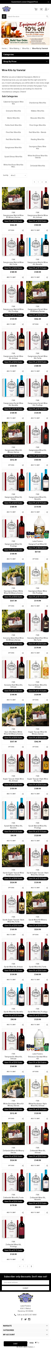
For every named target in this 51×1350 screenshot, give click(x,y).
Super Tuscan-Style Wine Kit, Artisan (13, 780)
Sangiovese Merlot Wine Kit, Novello (37, 263)
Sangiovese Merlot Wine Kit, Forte (13, 263)
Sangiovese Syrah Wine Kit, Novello (13, 404)
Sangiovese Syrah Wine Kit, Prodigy (37, 404)
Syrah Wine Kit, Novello (13, 1012)
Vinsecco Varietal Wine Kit (37, 1058)
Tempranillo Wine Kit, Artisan (13, 1058)
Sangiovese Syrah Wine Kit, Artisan (13, 357)
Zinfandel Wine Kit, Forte (13, 1198)
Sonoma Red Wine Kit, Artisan (13, 686)
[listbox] (18, 175)
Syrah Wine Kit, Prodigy (37, 1012)
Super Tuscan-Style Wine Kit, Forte (37, 780)
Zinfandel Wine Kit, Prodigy (13, 1245)
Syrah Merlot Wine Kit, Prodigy (37, 827)
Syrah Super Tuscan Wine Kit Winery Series (13, 874)
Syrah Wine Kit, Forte (37, 967)
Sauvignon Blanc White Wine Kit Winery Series (13, 592)
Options (11, 230)
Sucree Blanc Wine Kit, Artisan (37, 686)
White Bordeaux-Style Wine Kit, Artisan (38, 1105)
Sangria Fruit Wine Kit (38, 544)
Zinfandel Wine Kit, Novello (37, 1199)
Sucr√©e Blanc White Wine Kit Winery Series (13, 733)
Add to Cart (35, 230)
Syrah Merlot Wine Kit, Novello (13, 827)
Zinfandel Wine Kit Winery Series (13, 1152)
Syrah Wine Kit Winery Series (38, 921)
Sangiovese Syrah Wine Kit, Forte (37, 357)
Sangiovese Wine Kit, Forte (13, 498)
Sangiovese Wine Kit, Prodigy (13, 545)
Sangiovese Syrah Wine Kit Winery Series (37, 310)
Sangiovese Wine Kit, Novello (37, 498)
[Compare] (41, 9)
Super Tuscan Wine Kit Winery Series (37, 733)
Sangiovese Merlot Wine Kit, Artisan (37, 216)
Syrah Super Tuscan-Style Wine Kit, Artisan (37, 874)
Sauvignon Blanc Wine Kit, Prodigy (37, 592)
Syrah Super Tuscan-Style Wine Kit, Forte (13, 921)
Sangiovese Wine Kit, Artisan (37, 451)
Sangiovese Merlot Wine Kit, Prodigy (13, 310)
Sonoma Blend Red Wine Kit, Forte (37, 639)
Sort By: (6, 175)
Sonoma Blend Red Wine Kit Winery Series (13, 639)
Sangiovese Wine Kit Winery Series (13, 451)
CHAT (15, 1344)
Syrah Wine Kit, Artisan (13, 967)
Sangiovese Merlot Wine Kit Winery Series (13, 216)
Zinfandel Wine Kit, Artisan (37, 1152)
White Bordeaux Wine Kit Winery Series (13, 1105)
